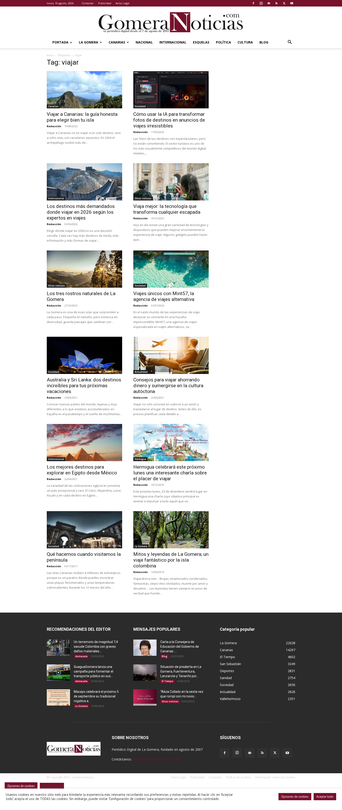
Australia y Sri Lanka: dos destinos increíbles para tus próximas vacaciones (84, 385)
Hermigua (140, 459)
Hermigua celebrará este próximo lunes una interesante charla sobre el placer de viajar (170, 472)
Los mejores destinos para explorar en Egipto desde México (82, 470)
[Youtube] (291, 3)
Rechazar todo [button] (52, 786)
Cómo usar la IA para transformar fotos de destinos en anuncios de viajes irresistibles (169, 120)
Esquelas (201, 42)
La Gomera (88, 42)
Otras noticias (143, 198)
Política (223, 42)
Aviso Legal (122, 3)
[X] (284, 3)
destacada (81, 656)
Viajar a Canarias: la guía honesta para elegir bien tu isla (82, 117)
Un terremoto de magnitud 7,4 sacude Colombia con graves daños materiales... (96, 646)
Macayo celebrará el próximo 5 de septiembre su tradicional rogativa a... (96, 696)
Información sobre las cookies (275, 777)
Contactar (88, 3)
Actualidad (141, 371)
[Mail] (268, 3)
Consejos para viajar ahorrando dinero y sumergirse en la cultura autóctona (168, 385)
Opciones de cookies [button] (294, 797)
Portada (60, 42)
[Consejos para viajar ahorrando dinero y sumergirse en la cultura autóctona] (171, 355)
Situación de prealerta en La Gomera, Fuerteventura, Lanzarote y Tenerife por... (180, 671)
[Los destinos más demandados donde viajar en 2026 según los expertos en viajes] (84, 181)
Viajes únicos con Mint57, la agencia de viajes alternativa (163, 296)
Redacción (54, 126)
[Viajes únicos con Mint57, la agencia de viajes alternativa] (171, 269)
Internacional (172, 42)
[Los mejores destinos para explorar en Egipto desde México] (84, 442)
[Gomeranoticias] (171, 22)
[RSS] (276, 3)
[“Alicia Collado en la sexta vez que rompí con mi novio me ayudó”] (145, 697)
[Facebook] (253, 3)
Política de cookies (238, 777)
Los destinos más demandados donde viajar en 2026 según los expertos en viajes (81, 212)
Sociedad (140, 106)
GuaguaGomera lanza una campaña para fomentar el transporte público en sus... (93, 671)
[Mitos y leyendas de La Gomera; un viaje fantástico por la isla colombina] (171, 529)
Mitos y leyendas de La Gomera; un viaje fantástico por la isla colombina (170, 560)
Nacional (144, 42)
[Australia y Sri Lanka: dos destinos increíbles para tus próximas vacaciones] (84, 355)
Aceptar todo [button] (324, 797)
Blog (263, 42)
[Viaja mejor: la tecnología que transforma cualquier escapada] (171, 181)
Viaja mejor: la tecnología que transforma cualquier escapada (166, 209)
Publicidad (104, 3)
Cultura (245, 42)
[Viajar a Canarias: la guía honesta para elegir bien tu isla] (84, 89)
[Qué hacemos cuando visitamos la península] (84, 529)
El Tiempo (167, 681)
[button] (289, 42)
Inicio (50, 55)
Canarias (117, 42)
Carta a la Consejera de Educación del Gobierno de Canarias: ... (179, 646)
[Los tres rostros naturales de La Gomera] (84, 269)
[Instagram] (261, 3)
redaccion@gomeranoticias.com (157, 759)
